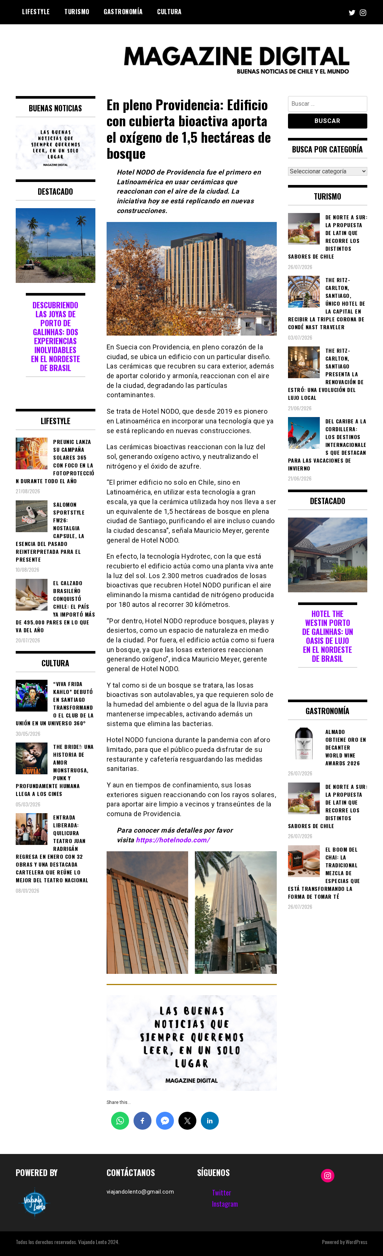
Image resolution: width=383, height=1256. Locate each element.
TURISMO (76, 11)
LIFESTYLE (36, 11)
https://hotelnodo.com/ (172, 840)
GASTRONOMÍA (123, 11)
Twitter (221, 1192)
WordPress (356, 1242)
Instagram (225, 1204)
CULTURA (169, 11)
